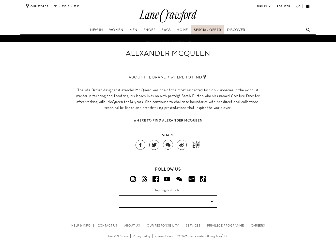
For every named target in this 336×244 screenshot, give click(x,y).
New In (96, 29)
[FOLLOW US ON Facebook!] (155, 179)
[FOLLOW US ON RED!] (191, 179)
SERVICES (193, 225)
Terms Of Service (118, 236)
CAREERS (258, 225)
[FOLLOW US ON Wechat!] (179, 179)
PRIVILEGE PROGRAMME (225, 225)
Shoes (149, 29)
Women (116, 29)
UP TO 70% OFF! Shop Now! (168, 40)
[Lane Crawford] (168, 23)
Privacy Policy (142, 236)
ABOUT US (132, 225)
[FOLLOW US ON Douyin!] (203, 179)
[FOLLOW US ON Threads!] (144, 179)
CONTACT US (107, 225)
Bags (165, 29)
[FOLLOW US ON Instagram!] (133, 179)
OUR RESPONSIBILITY (163, 225)
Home (182, 29)
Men (133, 29)
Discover (236, 29)
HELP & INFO (81, 225)
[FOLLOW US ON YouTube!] (167, 179)
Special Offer (207, 29)
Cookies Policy (164, 236)
